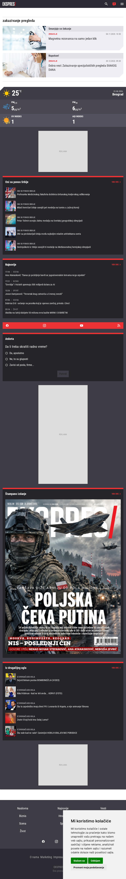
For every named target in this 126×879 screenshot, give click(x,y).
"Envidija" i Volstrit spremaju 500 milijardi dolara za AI (63, 282)
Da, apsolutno (17, 353)
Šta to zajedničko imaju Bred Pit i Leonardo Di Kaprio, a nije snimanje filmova (63, 705)
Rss (119, 326)
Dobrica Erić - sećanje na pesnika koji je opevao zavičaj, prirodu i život (63, 301)
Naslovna (22, 808)
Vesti (103, 808)
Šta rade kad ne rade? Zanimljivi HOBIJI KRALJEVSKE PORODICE (63, 731)
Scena (22, 823)
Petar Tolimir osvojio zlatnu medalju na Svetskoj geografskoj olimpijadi (63, 219)
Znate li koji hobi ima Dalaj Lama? (63, 718)
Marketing (46, 857)
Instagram (44, 326)
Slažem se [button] (79, 860)
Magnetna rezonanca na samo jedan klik (63, 38)
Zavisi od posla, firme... (22, 365)
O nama (34, 857)
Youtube (82, 326)
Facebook (7, 326)
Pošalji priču (114, 4)
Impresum (59, 857)
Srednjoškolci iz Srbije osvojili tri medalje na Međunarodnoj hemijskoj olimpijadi (63, 245)
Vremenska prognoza (63, 93)
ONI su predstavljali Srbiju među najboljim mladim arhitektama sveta (63, 232)
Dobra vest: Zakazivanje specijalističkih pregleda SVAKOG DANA (63, 65)
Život (23, 831)
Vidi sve (115, 182)
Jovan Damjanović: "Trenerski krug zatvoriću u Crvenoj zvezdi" (63, 292)
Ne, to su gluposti (19, 359)
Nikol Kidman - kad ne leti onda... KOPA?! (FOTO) (63, 691)
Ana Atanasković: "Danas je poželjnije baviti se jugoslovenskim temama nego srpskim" (63, 273)
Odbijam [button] (95, 860)
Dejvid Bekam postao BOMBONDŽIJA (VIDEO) (63, 678)
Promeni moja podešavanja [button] (89, 867)
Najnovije (63, 808)
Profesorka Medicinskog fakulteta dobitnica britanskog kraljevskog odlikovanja (63, 192)
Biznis (22, 816)
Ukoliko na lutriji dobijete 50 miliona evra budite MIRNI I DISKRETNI (63, 311)
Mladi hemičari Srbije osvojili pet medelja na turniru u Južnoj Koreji (63, 206)
